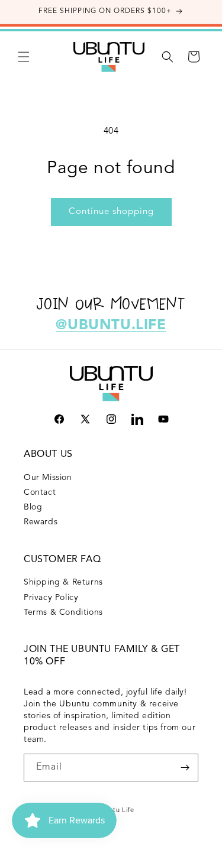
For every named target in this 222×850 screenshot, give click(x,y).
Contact (40, 492)
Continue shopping (111, 211)
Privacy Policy (51, 597)
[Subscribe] (185, 767)
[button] (24, 57)
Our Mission (48, 477)
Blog (33, 507)
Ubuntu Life (115, 810)
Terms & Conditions (63, 612)
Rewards (40, 522)
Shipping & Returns (63, 582)
